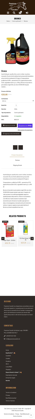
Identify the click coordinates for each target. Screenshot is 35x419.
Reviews (17, 160)
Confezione (4, 98)
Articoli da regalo (10, 377)
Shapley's (8, 369)
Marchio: (3, 109)
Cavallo (8, 358)
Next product (20, 147)
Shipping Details (17, 165)
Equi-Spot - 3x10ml (9, 240)
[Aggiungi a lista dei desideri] (15, 222)
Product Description (17, 155)
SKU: (2, 119)
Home (8, 21)
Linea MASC (9, 366)
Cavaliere (8, 355)
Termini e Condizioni (11, 392)
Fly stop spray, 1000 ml (26, 239)
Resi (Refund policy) (11, 398)
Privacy (8, 395)
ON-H (7, 364)
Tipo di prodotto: (6, 112)
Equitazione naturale (11, 375)
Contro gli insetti (16, 21)
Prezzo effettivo (6, 91)
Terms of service (10, 400)
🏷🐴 (10, 353)
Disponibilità (4, 116)
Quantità (3, 105)
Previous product (15, 147)
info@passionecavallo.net (13, 339)
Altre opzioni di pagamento (25, 130)
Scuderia (8, 361)
